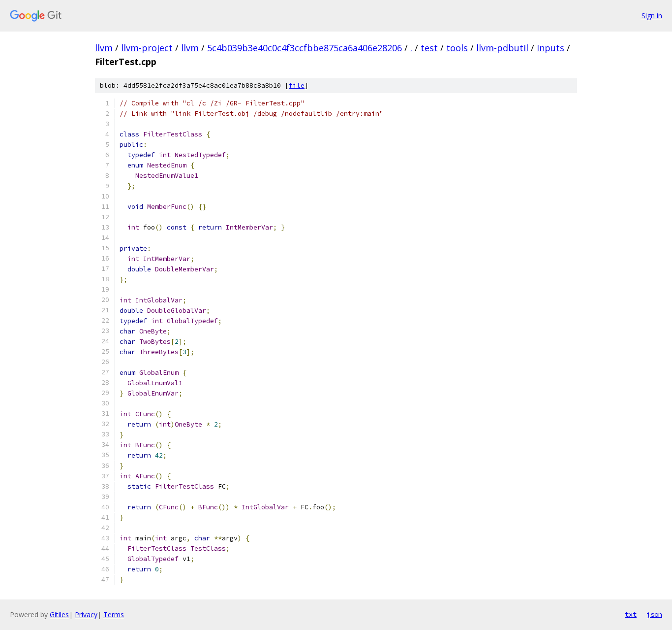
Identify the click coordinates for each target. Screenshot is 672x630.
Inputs (550, 48)
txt (631, 614)
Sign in (651, 15)
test (429, 48)
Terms (113, 614)
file (297, 85)
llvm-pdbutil (502, 48)
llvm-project (147, 48)
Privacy (86, 614)
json (654, 614)
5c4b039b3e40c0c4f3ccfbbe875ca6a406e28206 (304, 48)
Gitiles (59, 614)
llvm (104, 48)
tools (457, 48)
